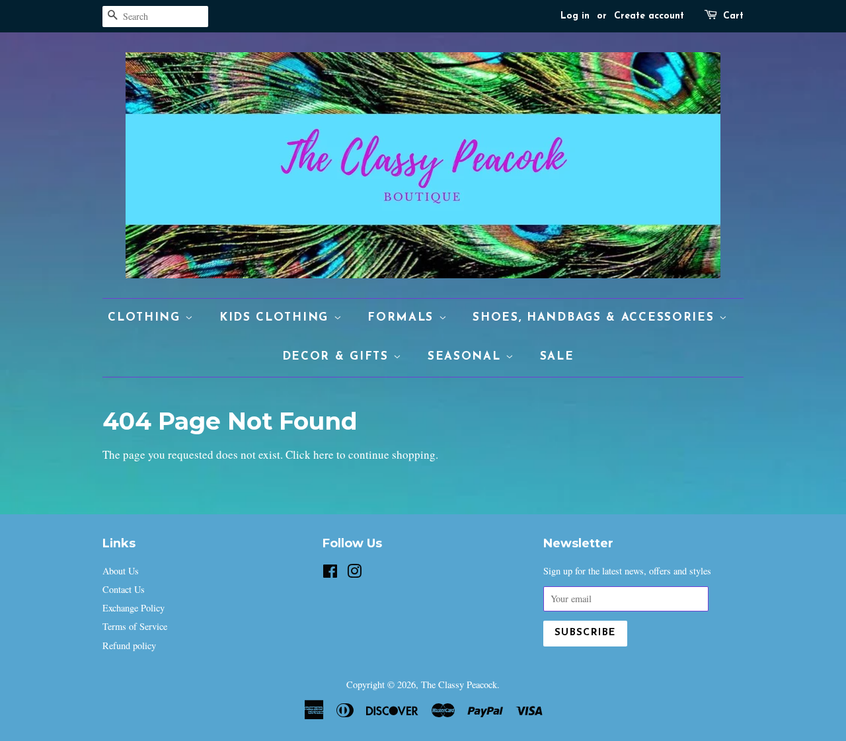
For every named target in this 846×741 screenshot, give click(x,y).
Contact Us (123, 589)
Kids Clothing (276, 317)
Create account (649, 16)
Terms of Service (134, 626)
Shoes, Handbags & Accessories (596, 317)
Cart (733, 16)
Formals (403, 317)
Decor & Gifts (338, 356)
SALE (557, 356)
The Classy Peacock (459, 684)
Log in (575, 16)
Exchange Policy (133, 608)
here (323, 454)
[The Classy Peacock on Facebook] (330, 573)
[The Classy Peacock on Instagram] (354, 573)
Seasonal (467, 356)
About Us (120, 571)
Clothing (146, 317)
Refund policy (129, 645)
